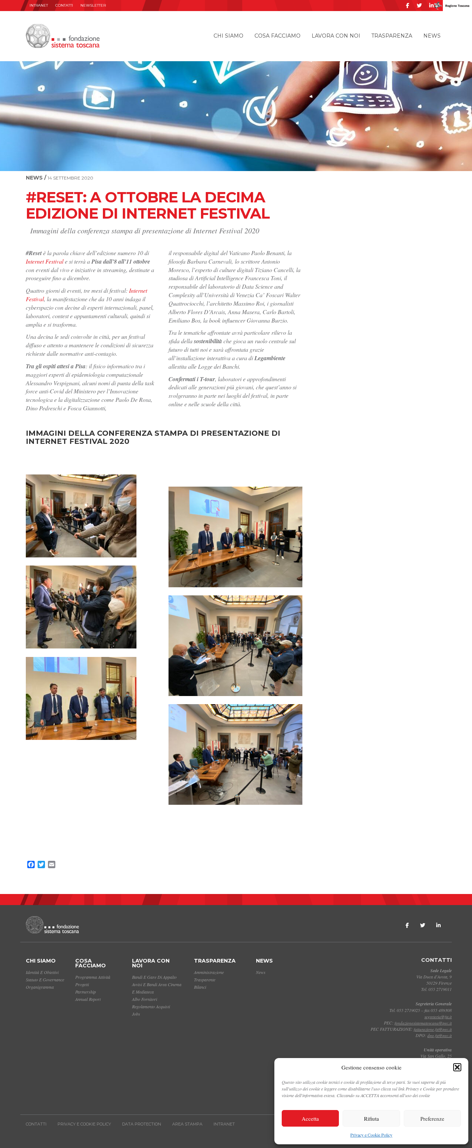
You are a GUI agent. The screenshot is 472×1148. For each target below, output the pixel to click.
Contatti (64, 5)
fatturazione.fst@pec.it (433, 1029)
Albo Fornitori (144, 999)
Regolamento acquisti (151, 1006)
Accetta (310, 1118)
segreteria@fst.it (438, 1016)
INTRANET (39, 5)
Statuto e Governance (45, 979)
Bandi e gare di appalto (154, 977)
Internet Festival (45, 261)
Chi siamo (228, 35)
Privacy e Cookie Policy (371, 1135)
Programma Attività (92, 977)
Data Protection (141, 1124)
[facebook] (407, 5)
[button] (457, 1067)
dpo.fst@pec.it (439, 1035)
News (432, 35)
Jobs (136, 1014)
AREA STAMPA (187, 1124)
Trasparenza (391, 35)
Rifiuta (371, 1118)
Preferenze (432, 1118)
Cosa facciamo (277, 35)
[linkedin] (431, 5)
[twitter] (419, 5)
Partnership (85, 992)
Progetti (82, 984)
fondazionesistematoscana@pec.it (423, 1023)
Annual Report (88, 999)
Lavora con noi (336, 35)
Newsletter (93, 5)
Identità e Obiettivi (42, 972)
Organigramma (40, 987)
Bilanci (200, 987)
